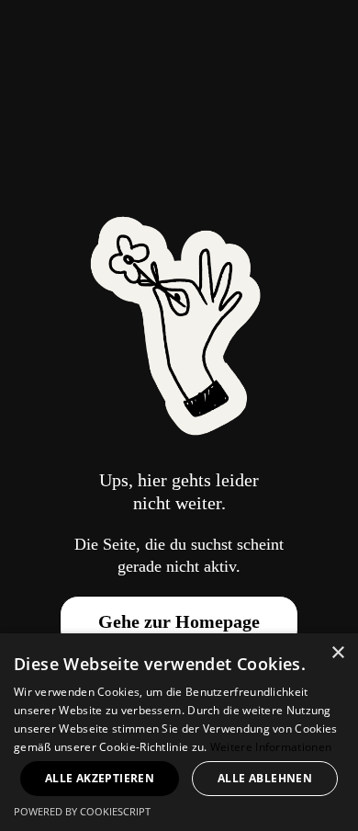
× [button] (337, 653)
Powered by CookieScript (82, 811)
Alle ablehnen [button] (265, 778)
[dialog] (179, 732)
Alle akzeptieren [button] (99, 778)
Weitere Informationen (270, 747)
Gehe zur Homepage (179, 621)
